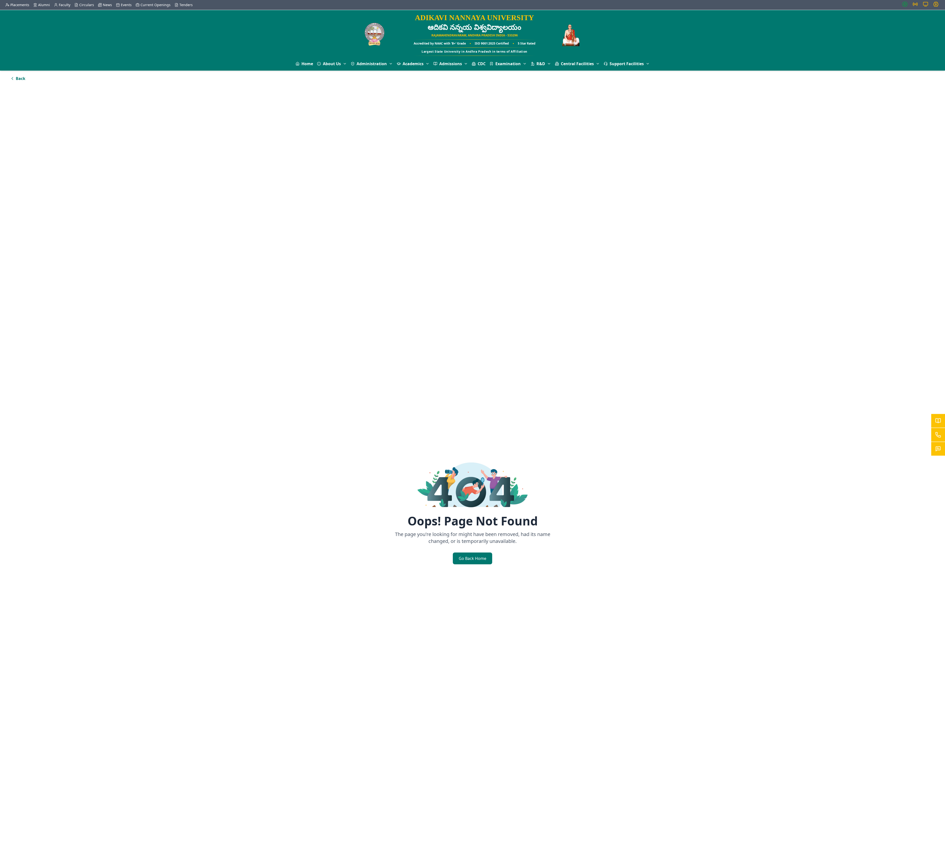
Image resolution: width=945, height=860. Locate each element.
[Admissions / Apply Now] (938, 421)
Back (20, 78)
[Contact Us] (938, 435)
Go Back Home (472, 558)
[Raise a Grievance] (938, 449)
